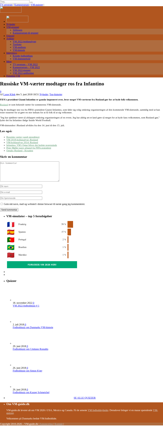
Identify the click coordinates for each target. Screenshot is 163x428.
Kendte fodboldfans (23, 55)
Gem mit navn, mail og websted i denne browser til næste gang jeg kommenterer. (44, 204)
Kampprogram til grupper (25, 33)
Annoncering (46, 424)
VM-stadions (19, 47)
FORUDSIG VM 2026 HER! (42, 264)
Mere (9, 61)
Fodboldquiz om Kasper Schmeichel (31, 392)
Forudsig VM (13, 76)
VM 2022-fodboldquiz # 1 (26, 305)
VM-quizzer (37, 4)
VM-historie (19, 50)
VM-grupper (12, 27)
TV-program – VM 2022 (25, 64)
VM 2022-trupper (22, 70)
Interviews (11, 53)
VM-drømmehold (21, 58)
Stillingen (17, 30)
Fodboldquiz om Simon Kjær (27, 370)
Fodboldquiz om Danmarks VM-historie (33, 327)
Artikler (10, 38)
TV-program (6, 4)
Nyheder (10, 24)
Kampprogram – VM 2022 (26, 67)
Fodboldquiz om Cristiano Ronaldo (30, 349)
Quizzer (10, 35)
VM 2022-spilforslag (23, 73)
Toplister (17, 44)
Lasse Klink (9, 94)
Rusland (4, 104)
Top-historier (55, 94)
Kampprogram (21, 4)
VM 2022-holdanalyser (24, 41)
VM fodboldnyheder (98, 410)
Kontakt (59, 424)
